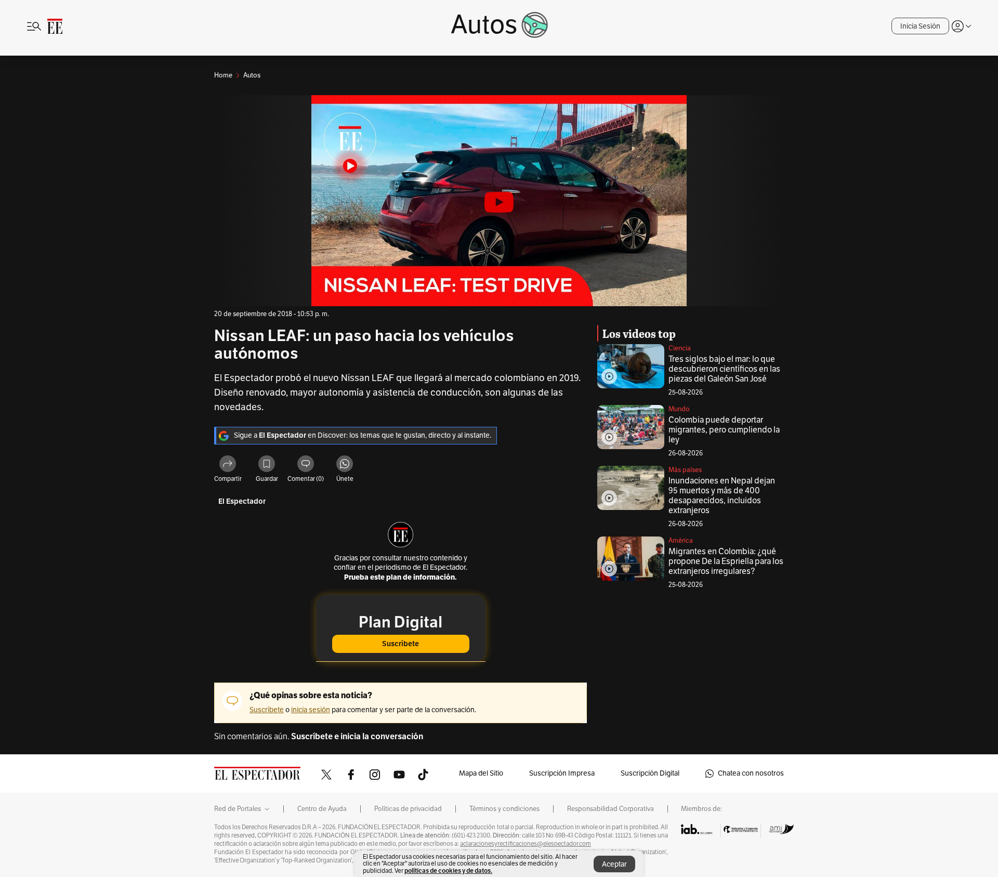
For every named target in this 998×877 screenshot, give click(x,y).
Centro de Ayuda (322, 809)
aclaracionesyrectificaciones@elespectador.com (525, 843)
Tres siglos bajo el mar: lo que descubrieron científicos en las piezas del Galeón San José (724, 369)
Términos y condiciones (504, 809)
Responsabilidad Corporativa (610, 809)
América (680, 540)
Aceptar (614, 864)
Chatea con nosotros (751, 773)
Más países (685, 470)
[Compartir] (227, 465)
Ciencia (679, 348)
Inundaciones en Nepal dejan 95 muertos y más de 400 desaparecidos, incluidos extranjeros (721, 496)
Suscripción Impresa (562, 773)
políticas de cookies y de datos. (448, 870)
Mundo (679, 409)
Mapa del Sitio (481, 773)
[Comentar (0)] (305, 465)
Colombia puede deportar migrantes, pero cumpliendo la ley (724, 430)
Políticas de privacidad (408, 809)
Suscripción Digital (650, 773)
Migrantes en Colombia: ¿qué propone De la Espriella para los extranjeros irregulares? (725, 561)
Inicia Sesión (920, 26)
